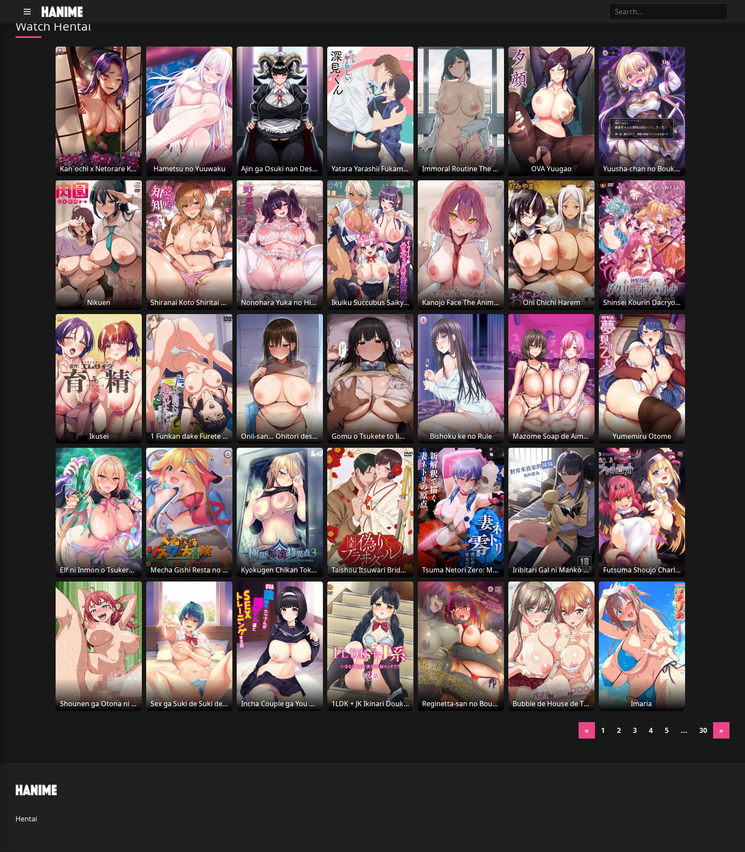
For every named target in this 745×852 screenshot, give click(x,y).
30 (703, 730)
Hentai (26, 819)
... (684, 730)
